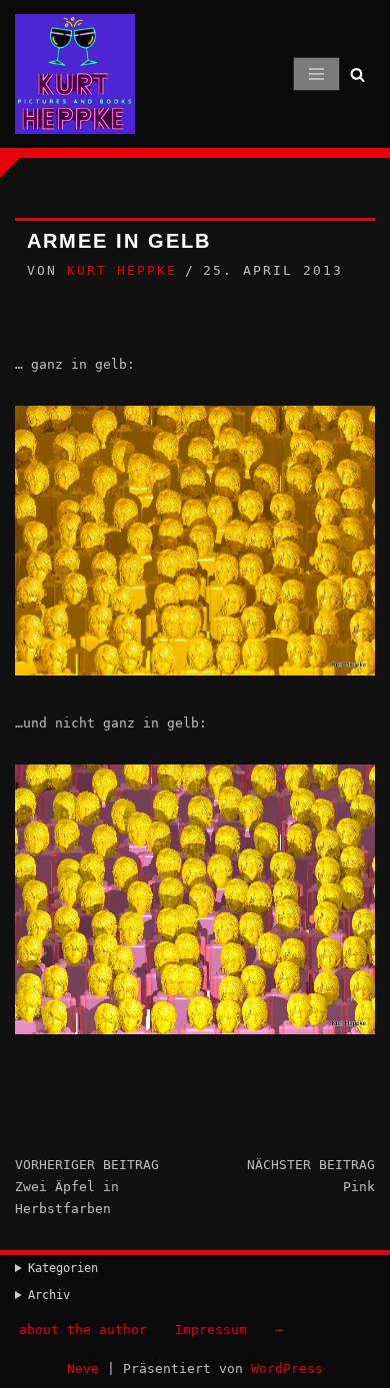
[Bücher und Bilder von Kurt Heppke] (75, 74)
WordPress (287, 1368)
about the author (83, 1329)
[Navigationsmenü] (316, 74)
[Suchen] (357, 74)
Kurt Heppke (122, 270)
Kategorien (63, 1268)
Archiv (49, 1295)
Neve (83, 1368)
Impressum (211, 1329)
